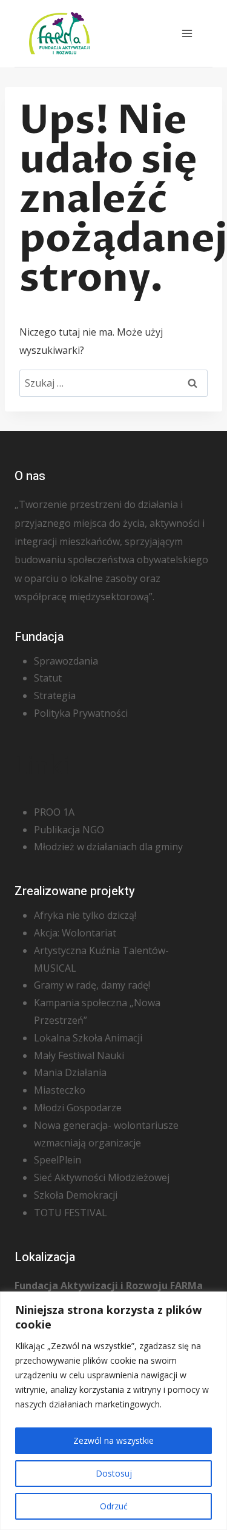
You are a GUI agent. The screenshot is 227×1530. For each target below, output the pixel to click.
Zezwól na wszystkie (113, 1440)
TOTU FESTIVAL (70, 1212)
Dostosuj (114, 1473)
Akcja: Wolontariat (75, 932)
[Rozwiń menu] (187, 33)
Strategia (55, 695)
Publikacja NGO (69, 829)
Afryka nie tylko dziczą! (85, 915)
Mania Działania (70, 1072)
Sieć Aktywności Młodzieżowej (101, 1177)
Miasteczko (59, 1090)
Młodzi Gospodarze (78, 1107)
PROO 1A (54, 812)
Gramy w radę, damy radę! (92, 985)
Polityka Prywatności (81, 713)
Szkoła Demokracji (75, 1195)
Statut (48, 678)
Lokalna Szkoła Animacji (88, 1037)
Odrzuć (114, 1506)
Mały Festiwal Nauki (79, 1055)
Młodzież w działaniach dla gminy (108, 846)
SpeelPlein (57, 1159)
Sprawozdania (66, 661)
